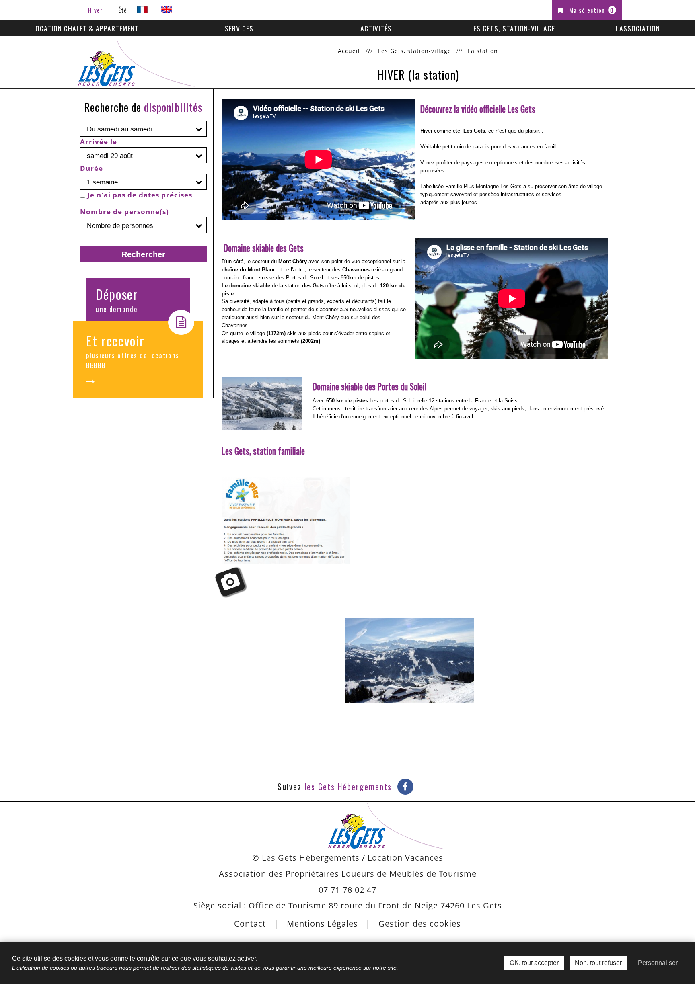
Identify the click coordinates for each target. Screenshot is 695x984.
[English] (166, 10)
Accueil (349, 51)
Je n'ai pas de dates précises (139, 194)
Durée (91, 168)
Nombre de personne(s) (124, 211)
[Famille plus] (286, 520)
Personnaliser (658, 962)
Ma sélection (591, 10)
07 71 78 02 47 (347, 889)
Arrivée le (98, 141)
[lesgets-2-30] (262, 403)
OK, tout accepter (534, 962)
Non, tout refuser (598, 962)
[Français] (142, 10)
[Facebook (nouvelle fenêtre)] (405, 787)
